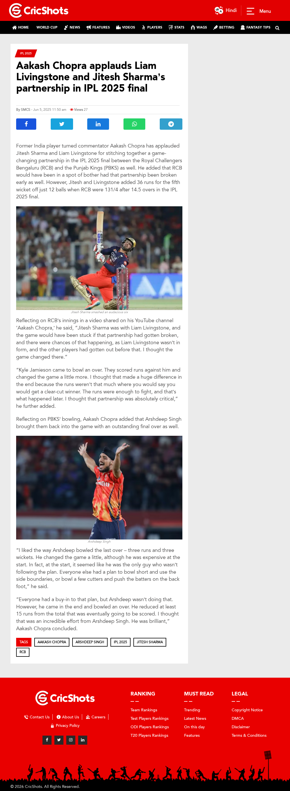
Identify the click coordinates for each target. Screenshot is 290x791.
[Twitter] (58, 740)
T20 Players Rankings (149, 735)
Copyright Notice (247, 710)
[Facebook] (47, 740)
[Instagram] (70, 740)
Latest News (195, 718)
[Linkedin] (82, 740)
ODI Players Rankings (150, 727)
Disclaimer (241, 727)
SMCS (25, 109)
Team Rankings (144, 710)
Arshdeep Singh (90, 642)
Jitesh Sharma (150, 642)
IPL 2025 (26, 53)
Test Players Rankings (150, 718)
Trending (192, 710)
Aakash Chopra (52, 642)
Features (192, 735)
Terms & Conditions (249, 735)
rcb (23, 652)
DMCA (238, 718)
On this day (194, 727)
